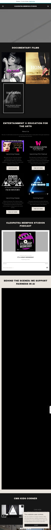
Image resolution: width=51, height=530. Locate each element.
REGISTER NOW (13, 168)
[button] (5, 6)
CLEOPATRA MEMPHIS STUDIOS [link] (25, 255)
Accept (36, 525)
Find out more (38, 168)
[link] (25, 6)
